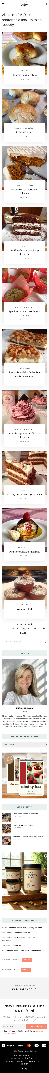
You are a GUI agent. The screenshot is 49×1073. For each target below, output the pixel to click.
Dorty (24, 246)
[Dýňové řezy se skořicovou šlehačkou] (24, 168)
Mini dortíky (24, 547)
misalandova (26, 989)
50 (18, 628)
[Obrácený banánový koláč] (24, 53)
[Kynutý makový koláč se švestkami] (6, 817)
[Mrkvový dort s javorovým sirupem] (24, 472)
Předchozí (26, 624)
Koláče (24, 71)
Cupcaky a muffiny (24, 307)
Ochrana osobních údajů (22, 1058)
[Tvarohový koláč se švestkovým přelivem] (6, 840)
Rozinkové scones (24, 132)
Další (23, 633)
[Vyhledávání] (46, 4)
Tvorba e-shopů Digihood (27, 1051)
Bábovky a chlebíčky (24, 128)
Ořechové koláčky (24, 608)
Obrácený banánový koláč (24, 74)
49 (13, 628)
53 (35, 628)
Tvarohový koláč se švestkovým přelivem (28, 837)
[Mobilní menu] (3, 4)
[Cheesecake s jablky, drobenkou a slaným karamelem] (24, 351)
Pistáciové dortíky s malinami (24, 551)
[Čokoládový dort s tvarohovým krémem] (24, 229)
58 (44, 628)
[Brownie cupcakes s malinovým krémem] (24, 411)
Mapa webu (34, 1061)
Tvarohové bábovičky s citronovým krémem (25, 927)
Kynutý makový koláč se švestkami (25, 814)
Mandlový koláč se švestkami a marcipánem (23, 950)
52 (29, 628)
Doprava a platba (22, 1055)
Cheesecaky (24, 368)
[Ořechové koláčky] (24, 587)
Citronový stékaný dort (22, 933)
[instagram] (26, 1068)
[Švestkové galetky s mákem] (6, 828)
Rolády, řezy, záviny (24, 185)
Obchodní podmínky (15, 1061)
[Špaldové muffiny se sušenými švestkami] (24, 290)
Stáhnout (26, 960)
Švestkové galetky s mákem (23, 825)
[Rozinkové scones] (24, 110)
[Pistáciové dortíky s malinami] (24, 530)
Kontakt (24, 1064)
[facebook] (22, 1068)
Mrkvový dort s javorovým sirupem (25, 494)
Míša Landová (7, 932)
